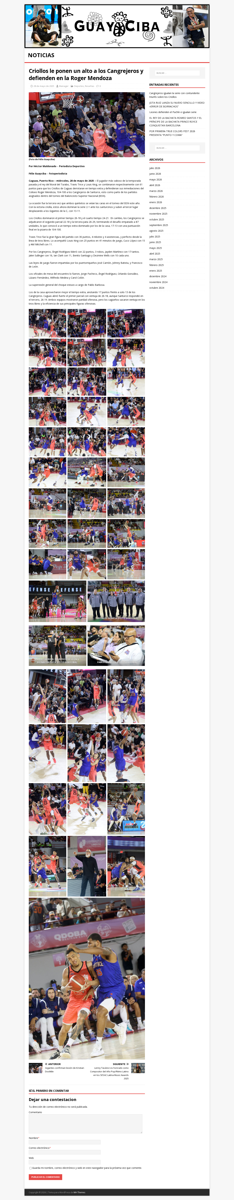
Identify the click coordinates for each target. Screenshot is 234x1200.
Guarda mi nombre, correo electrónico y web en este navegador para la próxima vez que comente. (87, 1167)
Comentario (35, 1112)
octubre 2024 (156, 287)
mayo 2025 (155, 248)
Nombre (33, 1138)
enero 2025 (155, 270)
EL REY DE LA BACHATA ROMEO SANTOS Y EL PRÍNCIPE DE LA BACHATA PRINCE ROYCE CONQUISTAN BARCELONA (175, 121)
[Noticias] (117, 46)
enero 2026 (155, 202)
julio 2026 (154, 168)
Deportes (79, 86)
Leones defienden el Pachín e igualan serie (172, 112)
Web (31, 1158)
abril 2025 (154, 253)
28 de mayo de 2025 (44, 86)
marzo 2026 (156, 191)
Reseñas (89, 86)
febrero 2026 (156, 196)
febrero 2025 (156, 265)
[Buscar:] (177, 73)
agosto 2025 (156, 230)
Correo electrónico (39, 1147)
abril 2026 (154, 185)
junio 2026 (155, 173)
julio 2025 (154, 236)
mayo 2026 (155, 179)
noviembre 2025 (158, 213)
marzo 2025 (156, 259)
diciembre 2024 (157, 276)
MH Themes (79, 1192)
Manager (64, 86)
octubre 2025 (156, 219)
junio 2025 (155, 242)
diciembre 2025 (157, 208)
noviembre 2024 (158, 282)
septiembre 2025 (158, 225)
